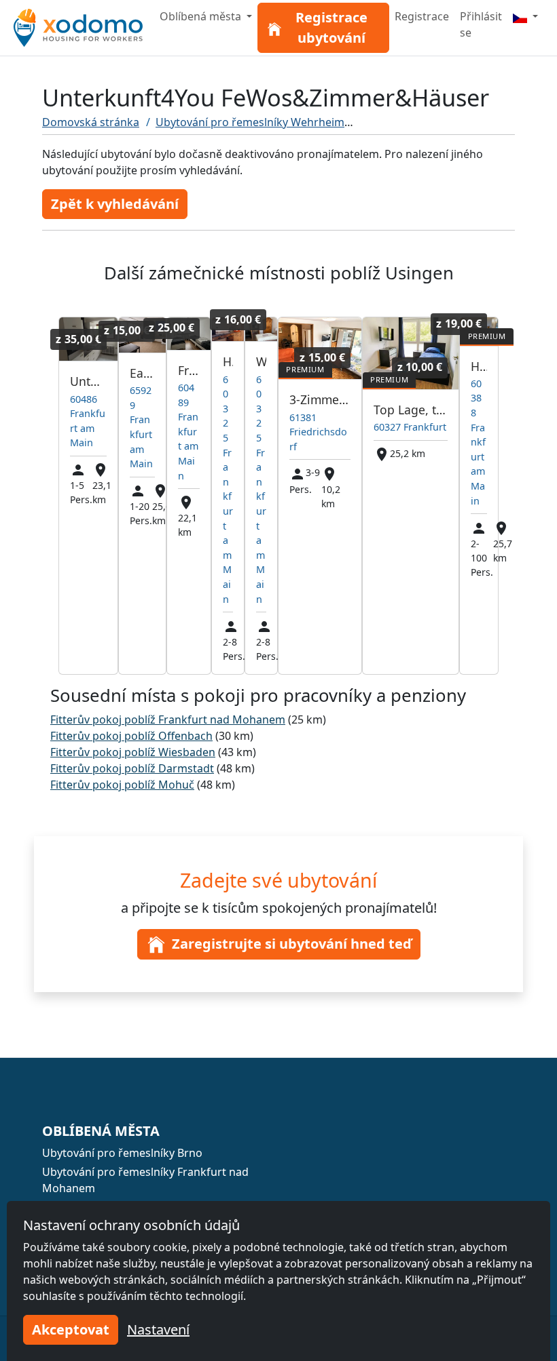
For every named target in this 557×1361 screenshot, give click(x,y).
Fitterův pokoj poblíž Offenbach (131, 735)
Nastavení (158, 1329)
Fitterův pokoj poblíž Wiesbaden (132, 752)
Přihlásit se (481, 24)
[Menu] (525, 16)
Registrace (422, 16)
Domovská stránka (90, 122)
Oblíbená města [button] (202, 16)
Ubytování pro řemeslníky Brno (122, 1152)
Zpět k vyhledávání (115, 204)
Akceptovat (70, 1329)
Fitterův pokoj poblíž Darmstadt (132, 768)
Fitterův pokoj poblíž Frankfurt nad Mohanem (167, 719)
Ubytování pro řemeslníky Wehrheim (250, 122)
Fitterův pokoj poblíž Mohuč (122, 784)
